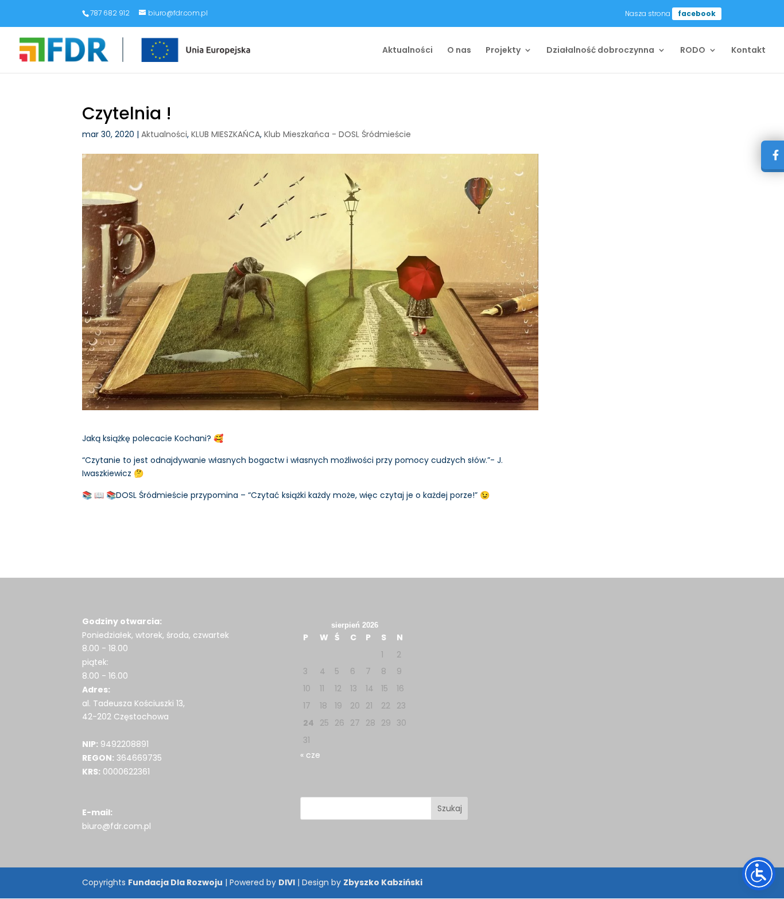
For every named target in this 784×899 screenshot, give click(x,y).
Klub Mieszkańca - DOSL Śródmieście (337, 134)
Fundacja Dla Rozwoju (175, 882)
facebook (697, 13)
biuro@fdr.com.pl (116, 826)
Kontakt (748, 51)
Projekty (503, 51)
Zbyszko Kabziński (382, 882)
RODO (692, 51)
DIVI (286, 882)
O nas (459, 51)
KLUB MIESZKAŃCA (225, 134)
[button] (449, 808)
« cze (310, 755)
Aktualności (407, 51)
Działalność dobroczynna (600, 51)
